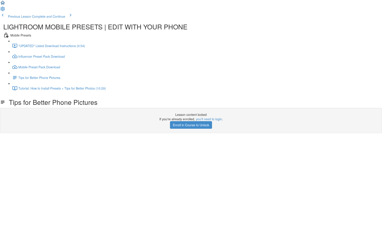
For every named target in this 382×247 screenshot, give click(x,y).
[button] (2, 4)
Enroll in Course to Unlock (191, 125)
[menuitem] (2, 10)
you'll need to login (209, 119)
